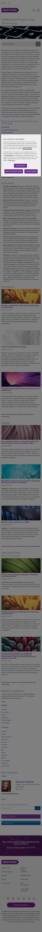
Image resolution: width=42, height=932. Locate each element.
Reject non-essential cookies (13, 171)
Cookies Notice (27, 148)
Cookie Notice (11, 160)
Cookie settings (20, 165)
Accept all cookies (31, 171)
